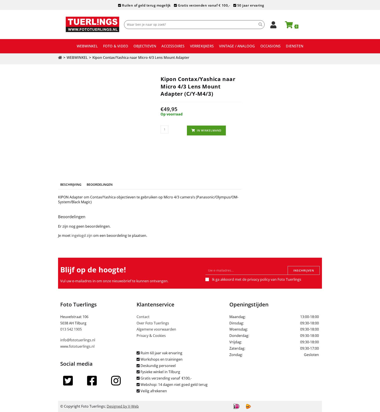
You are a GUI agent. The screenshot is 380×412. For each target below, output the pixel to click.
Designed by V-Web (123, 406)
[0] (287, 26)
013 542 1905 (71, 329)
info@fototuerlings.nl (77, 340)
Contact (143, 316)
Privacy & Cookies (151, 335)
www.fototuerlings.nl (77, 346)
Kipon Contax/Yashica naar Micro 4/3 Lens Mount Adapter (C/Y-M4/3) (150, 57)
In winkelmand (209, 130)
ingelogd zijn (81, 235)
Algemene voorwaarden (156, 329)
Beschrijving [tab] (70, 184)
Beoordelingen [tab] (100, 184)
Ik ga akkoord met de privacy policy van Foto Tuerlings (256, 279)
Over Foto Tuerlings (153, 323)
